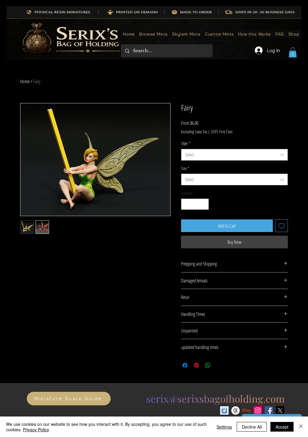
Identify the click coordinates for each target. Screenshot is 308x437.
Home (24, 81)
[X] (280, 410)
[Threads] (235, 410)
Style (185, 143)
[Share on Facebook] (185, 365)
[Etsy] (246, 410)
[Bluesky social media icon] (224, 410)
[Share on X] (219, 365)
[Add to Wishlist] (281, 225)
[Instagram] (258, 410)
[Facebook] (269, 410)
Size (185, 168)
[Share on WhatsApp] (207, 365)
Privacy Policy (36, 429)
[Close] (300, 426)
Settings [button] (224, 427)
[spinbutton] (194, 204)
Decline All (252, 427)
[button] (292, 52)
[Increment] (204, 204)
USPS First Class (222, 131)
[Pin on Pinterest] (196, 365)
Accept (282, 427)
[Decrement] (185, 204)
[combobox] (234, 155)
